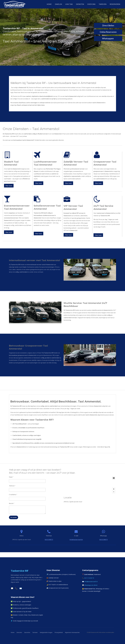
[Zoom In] (113, 489)
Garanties (27, 632)
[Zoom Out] (113, 491)
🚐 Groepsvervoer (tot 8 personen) (57, 588)
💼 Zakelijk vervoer (52, 578)
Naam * (11, 477)
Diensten (19, 632)
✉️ (20, 588)
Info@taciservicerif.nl (76, 539)
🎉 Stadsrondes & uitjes (53, 581)
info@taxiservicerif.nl (91, 581)
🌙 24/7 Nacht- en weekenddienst (57, 584)
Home (12, 632)
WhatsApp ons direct (90, 585)
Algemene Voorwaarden (72, 632)
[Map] (90, 485)
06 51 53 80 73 (89, 578)
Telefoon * (12, 486)
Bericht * (11, 503)
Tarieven (35, 632)
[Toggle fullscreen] (113, 478)
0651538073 (49, 539)
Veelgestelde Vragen (46, 632)
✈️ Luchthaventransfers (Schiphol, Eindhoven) (61, 574)
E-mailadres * (13, 494)
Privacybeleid (59, 632)
